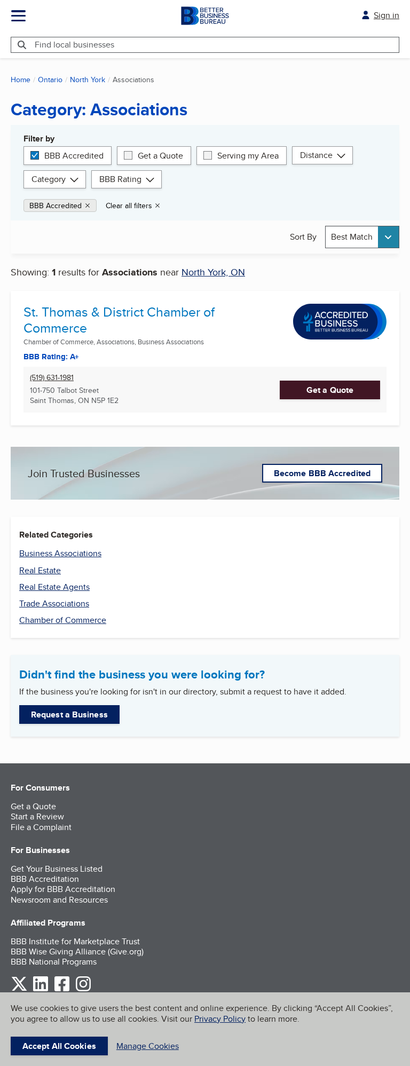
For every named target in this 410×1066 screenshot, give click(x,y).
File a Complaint (41, 827)
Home (20, 79)
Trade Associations (54, 603)
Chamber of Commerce (62, 620)
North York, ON (213, 272)
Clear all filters (129, 205)
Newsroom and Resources (59, 900)
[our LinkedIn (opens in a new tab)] (40, 989)
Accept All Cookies (59, 1046)
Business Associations (60, 553)
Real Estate (40, 570)
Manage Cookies (147, 1046)
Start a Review (37, 816)
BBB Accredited (74, 156)
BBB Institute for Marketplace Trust (75, 941)
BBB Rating (120, 179)
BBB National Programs (54, 962)
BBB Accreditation (45, 879)
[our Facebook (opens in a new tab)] (61, 989)
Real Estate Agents (54, 587)
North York (87, 79)
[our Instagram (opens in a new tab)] (83, 989)
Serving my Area (248, 156)
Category (48, 179)
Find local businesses (74, 44)
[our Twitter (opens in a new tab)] (19, 989)
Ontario (50, 79)
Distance (316, 155)
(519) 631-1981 (52, 377)
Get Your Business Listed (56, 869)
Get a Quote (160, 156)
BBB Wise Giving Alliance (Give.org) (77, 951)
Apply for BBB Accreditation (63, 889)
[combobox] (362, 236)
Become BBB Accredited (322, 473)
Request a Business (69, 714)
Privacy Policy (220, 1019)
